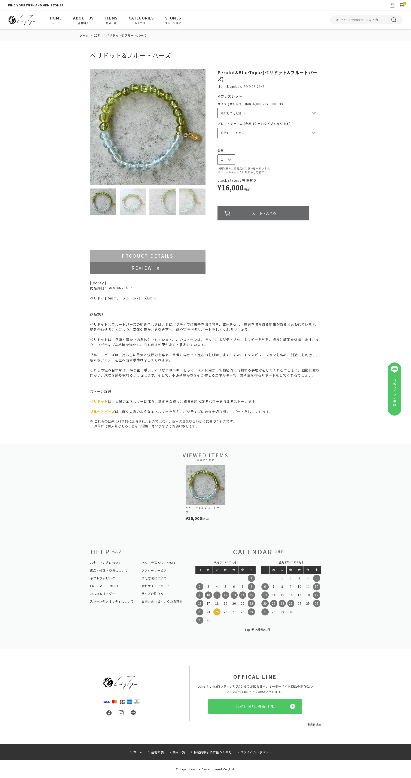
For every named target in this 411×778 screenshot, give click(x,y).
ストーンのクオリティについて (112, 601)
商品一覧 (179, 752)
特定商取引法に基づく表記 (213, 752)
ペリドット (99, 401)
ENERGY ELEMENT (104, 586)
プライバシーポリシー (256, 752)
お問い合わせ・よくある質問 (162, 601)
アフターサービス (154, 570)
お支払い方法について (106, 563)
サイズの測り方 (152, 593)
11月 (97, 35)
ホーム (84, 35)
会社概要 (157, 752)
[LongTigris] (22, 20)
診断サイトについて (155, 586)
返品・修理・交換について (109, 570)
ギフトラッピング (102, 578)
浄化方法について (154, 578)
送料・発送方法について (158, 563)
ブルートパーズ (102, 411)
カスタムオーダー (102, 593)
